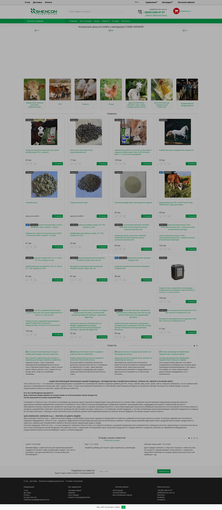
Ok (123, 507)
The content (102, 255)
